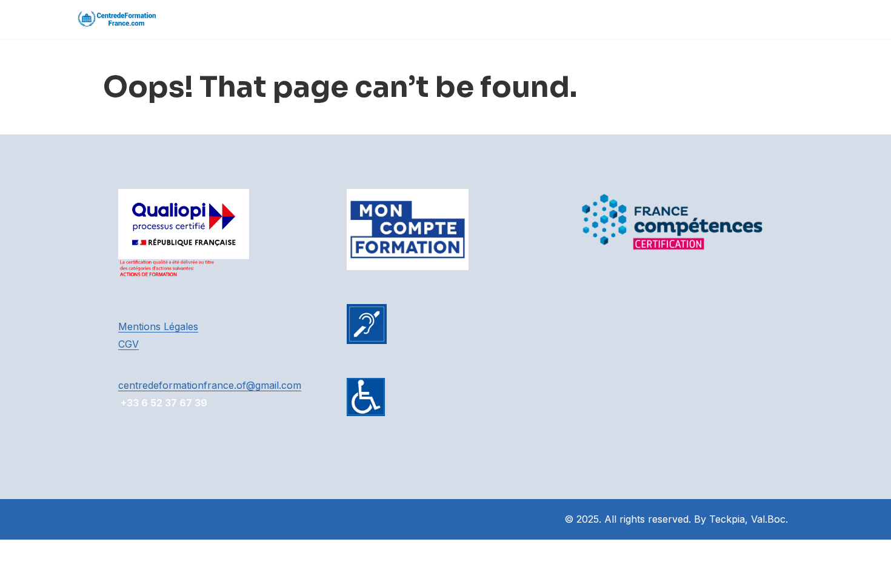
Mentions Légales (158, 326)
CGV (128, 344)
